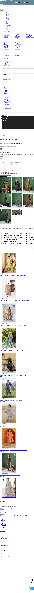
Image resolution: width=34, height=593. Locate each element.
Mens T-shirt (6, 62)
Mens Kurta (5, 59)
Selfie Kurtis (6, 37)
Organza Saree (17, 52)
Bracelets (5, 82)
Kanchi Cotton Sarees (18, 55)
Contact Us (3, 521)
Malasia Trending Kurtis (7, 47)
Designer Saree (17, 34)
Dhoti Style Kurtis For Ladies (8, 52)
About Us (3, 520)
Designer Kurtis (6, 35)
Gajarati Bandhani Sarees (18, 42)
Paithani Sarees (17, 45)
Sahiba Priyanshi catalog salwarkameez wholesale (10, 499)
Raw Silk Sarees (17, 49)
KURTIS (5, 33)
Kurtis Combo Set (6, 46)
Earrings (5, 85)
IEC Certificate (4, 525)
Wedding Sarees (17, 38)
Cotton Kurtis (6, 36)
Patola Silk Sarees (17, 48)
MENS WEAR (6, 58)
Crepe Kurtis (6, 42)
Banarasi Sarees (17, 36)
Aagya (7, 20)
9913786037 (2, 514)
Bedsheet (5, 76)
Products (3, 130)
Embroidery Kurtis (6, 55)
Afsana (7, 29)
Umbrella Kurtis (6, 54)
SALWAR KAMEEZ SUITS (13, 164)
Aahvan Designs (8, 21)
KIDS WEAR (6, 69)
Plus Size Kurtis (6, 43)
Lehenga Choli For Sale (7, 102)
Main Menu (3, 113)
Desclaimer (3, 539)
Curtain (16, 76)
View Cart (1, 10)
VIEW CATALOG (5, 273)
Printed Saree (17, 37)
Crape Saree (17, 53)
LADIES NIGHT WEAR (7, 108)
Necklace (5, 86)
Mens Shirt (5, 60)
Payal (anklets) (6, 87)
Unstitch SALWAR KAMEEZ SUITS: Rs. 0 (7, 172)
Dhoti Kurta (6, 64)
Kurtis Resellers (6, 99)
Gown (5, 38)
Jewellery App (6, 93)
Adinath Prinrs (8, 28)
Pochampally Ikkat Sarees (18, 46)
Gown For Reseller (7, 103)
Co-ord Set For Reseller (7, 100)
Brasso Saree (17, 54)
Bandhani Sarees (17, 41)
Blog (2, 522)
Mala (5, 88)
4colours (7, 17)
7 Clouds (7, 18)
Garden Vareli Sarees (18, 44)
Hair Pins (5, 92)
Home (3, 115)
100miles (7, 15)
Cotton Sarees (17, 35)
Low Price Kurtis (6, 45)
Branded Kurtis (6, 53)
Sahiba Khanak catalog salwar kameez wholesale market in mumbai (14, 350)
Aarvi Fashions (8, 25)
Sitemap (3, 541)
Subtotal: (1, 9)
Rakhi (5, 89)
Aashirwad (7, 27)
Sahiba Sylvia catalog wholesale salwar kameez (10, 475)
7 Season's (7, 19)
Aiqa (7, 30)
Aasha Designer (8, 26)
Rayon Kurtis (6, 44)
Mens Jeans (5, 63)
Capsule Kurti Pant (6, 41)
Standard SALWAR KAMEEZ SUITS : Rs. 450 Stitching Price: (9, 173)
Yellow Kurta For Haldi (7, 61)
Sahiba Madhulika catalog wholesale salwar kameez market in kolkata (14, 300)
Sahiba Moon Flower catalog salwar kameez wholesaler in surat (13, 375)
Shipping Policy (4, 538)
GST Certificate (4, 524)
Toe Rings (5, 91)
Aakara (7, 22)
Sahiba (11, 163)
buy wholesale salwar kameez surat (5, 152)
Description (3, 135)
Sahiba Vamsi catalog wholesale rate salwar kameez (11, 400)
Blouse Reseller (6, 101)
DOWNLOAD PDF (4, 176)
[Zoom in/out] (1, 502)
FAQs (3, 540)
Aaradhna (7, 24)
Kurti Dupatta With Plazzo (8, 48)
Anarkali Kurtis (6, 49)
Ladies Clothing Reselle (7, 97)
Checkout (4, 10)
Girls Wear (5, 71)
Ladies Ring (6, 90)
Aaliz (7, 23)
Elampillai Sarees (17, 43)
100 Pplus (7, 14)
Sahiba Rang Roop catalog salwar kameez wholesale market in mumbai (15, 325)
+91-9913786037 (3, 0)
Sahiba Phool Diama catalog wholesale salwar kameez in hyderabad (14, 275)
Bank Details (4, 523)
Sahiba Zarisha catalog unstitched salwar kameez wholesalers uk (13, 450)
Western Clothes (6, 104)
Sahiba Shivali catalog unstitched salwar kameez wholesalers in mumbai (15, 425)
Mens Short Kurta (6, 65)
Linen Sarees (17, 47)
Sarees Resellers (6, 98)
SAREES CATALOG (18, 33)
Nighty (5, 110)
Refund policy (4, 537)
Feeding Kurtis (6, 34)
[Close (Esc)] (0, 502)
